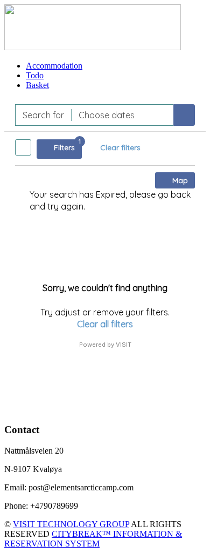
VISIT (123, 344)
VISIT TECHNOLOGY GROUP (71, 524)
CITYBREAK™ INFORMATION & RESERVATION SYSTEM (93, 538)
